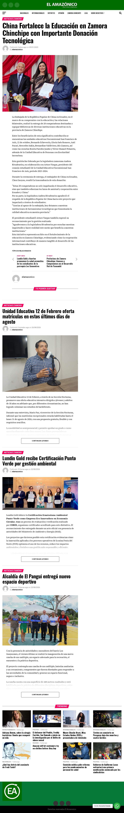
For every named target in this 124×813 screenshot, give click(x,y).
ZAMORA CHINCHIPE (74, 13)
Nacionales (24, 13)
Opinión (61, 13)
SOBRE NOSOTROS (97, 13)
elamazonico (17, 49)
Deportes (51, 13)
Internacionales (38, 13)
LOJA (86, 13)
